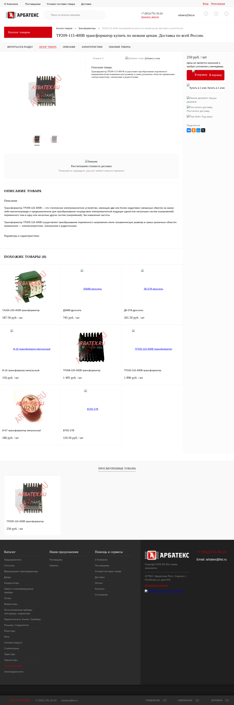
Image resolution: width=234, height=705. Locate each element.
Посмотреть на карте (156, 585)
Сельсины (9, 565)
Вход (205, 3)
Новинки (54, 565)
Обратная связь (19, 700)
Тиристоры (9, 654)
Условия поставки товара (61, 4)
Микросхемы (10, 604)
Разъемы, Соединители (16, 625)
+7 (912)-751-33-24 (46, 700)
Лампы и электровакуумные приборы (18, 591)
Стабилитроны (11, 648)
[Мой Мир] (198, 130)
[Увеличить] (45, 91)
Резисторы (9, 631)
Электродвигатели (13, 671)
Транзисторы (10, 660)
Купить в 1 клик (216, 87)
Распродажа (56, 559)
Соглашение (101, 594)
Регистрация (218, 3)
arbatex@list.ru (216, 559)
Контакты (99, 589)
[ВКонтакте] (189, 130)
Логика (7, 598)
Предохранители (12, 559)
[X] (203, 130)
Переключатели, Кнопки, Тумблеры (22, 619)
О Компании (11, 4)
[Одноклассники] (194, 130)
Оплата (99, 583)
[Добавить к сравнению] (83, 66)
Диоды (7, 577)
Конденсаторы (11, 583)
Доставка (86, 4)
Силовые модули (13, 642)
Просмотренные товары (117, 468)
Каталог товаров (19, 32)
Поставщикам (33, 4)
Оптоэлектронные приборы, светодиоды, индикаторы (18, 612)
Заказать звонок (150, 17)
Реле (6, 636)
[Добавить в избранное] (83, 58)
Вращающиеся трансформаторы (21, 571)
